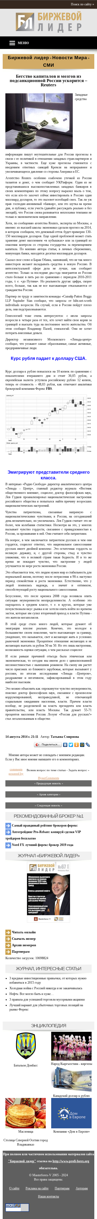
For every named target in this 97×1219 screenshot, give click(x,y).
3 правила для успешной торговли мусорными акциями (47, 999)
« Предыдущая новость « (48, 783)
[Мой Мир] (82, 744)
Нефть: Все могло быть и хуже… (31, 994)
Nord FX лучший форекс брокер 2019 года (42, 845)
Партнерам (20, 951)
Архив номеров (23, 945)
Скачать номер (23, 939)
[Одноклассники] (76, 744)
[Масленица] (25, 1127)
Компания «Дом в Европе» (71, 1131)
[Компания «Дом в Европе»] (71, 1127)
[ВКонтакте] (65, 744)
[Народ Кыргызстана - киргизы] (71, 1059)
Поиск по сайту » (82, 4)
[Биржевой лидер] (48, 32)
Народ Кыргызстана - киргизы (71, 1064)
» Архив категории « (48, 794)
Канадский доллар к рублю (71, 1096)
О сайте (14, 1188)
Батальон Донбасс (26, 1065)
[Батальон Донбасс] (25, 1061)
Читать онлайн (23, 932)
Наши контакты (48, 1196)
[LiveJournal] (88, 744)
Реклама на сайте (37, 1188)
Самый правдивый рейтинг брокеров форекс (44, 825)
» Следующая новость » (48, 805)
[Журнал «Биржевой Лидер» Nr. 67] (48, 892)
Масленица (25, 1131)
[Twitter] (71, 744)
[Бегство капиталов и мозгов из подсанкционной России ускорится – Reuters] (39, 148)
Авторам (82, 1188)
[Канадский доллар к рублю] (71, 1091)
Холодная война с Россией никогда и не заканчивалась (45, 988)
